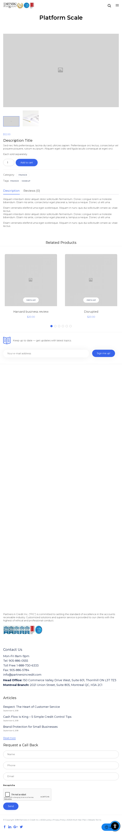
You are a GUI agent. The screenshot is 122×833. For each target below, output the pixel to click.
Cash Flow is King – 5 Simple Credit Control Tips (37, 717)
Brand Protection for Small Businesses (30, 727)
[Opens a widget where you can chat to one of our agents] (110, 827)
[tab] (13, 190)
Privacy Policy (59, 820)
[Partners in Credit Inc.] (19, 5)
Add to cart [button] (31, 300)
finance (14, 181)
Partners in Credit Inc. (29, 820)
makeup (26, 181)
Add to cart (26, 162)
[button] (9, 738)
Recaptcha (9, 785)
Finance (23, 175)
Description (11, 190)
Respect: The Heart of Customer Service (31, 707)
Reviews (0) (32, 190)
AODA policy (45, 820)
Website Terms (94, 820)
